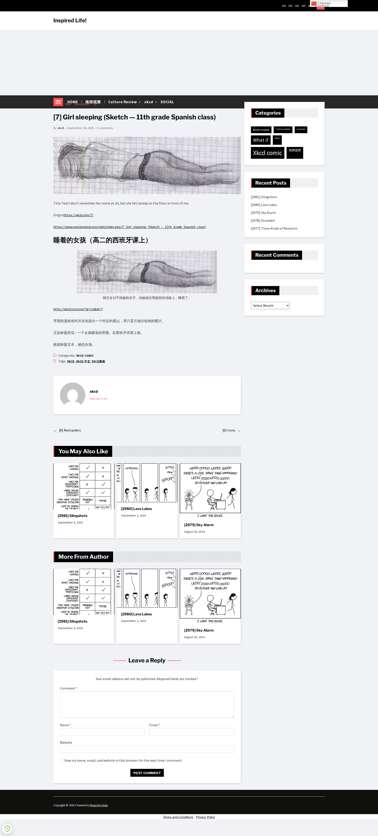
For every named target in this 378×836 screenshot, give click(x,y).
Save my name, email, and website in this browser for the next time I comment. (123, 761)
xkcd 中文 (83, 361)
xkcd (61, 128)
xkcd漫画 (98, 361)
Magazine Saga (99, 805)
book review (261, 130)
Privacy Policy (205, 817)
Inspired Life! (69, 20)
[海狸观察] (290, 5)
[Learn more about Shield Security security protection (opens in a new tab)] (7, 829)
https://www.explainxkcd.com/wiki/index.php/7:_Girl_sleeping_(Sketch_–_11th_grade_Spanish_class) (129, 227)
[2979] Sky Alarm (199, 525)
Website (66, 742)
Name (65, 725)
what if (260, 140)
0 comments (105, 128)
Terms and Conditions (178, 817)
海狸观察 (295, 150)
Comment (68, 688)
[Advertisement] (189, 62)
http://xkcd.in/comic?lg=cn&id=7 (78, 309)
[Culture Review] (297, 5)
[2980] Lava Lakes (136, 509)
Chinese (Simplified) (321, 4)
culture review (283, 129)
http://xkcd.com (99, 398)
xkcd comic (85, 355)
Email (154, 725)
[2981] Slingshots (72, 516)
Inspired (301, 129)
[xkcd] (303, 5)
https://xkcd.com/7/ (78, 215)
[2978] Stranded (263, 220)
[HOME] (284, 5)
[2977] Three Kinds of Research (274, 228)
